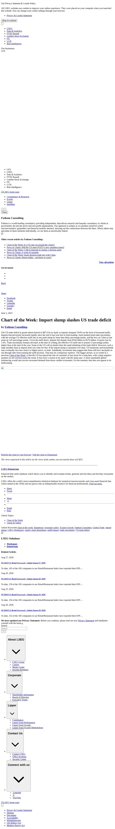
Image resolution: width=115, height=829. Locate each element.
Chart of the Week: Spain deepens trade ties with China (31, 255)
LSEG (9, 28)
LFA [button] (3, 51)
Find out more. (95, 484)
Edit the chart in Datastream (45, 455)
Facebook (11, 298)
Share (9, 488)
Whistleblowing (14, 820)
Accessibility (12, 818)
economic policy (51, 527)
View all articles (106, 262)
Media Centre (18, 667)
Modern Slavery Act (16, 825)
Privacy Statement (86, 620)
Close (4, 212)
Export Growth (66, 527)
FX (8, 38)
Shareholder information (23, 695)
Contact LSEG (19, 754)
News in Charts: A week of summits (23, 252)
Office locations (19, 756)
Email (9, 308)
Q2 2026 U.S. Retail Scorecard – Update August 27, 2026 (23, 563)
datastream (38, 527)
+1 (8, 501)
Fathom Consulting (16, 327)
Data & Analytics (14, 31)
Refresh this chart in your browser (16, 455)
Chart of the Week (17, 355)
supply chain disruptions (35, 530)
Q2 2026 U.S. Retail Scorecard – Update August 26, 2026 (23, 579)
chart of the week (25, 527)
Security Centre (19, 759)
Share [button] (3, 293)
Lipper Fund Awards (21, 725)
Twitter (10, 300)
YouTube (17, 798)
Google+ (11, 306)
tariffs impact (53, 530)
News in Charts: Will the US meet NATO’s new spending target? (35, 247)
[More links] (2, 805)
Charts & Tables (14, 523)
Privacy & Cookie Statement (19, 15)
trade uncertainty (67, 530)
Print (9, 511)
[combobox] (14, 628)
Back (3, 283)
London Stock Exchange (18, 36)
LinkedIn (11, 303)
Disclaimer (11, 815)
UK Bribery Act (14, 823)
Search (4, 625)
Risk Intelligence (14, 43)
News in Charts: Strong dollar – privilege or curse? (29, 257)
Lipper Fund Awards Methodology (27, 727)
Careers (15, 664)
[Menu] (5, 209)
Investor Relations (20, 669)
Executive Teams (19, 700)
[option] (60, 169)
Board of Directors (20, 697)
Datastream (12, 546)
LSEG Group (18, 662)
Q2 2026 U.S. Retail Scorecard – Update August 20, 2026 (23, 610)
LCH (9, 41)
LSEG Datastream (10, 469)
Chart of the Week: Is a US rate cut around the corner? (31, 245)
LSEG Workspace (16, 530)
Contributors (17, 720)
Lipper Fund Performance (23, 722)
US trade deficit (83, 530)
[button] (18, 197)
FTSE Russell (13, 33)
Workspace (12, 544)
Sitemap (10, 813)
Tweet (9, 491)
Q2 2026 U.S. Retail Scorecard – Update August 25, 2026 (23, 595)
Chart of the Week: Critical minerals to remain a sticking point (34, 250)
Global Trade (98, 527)
